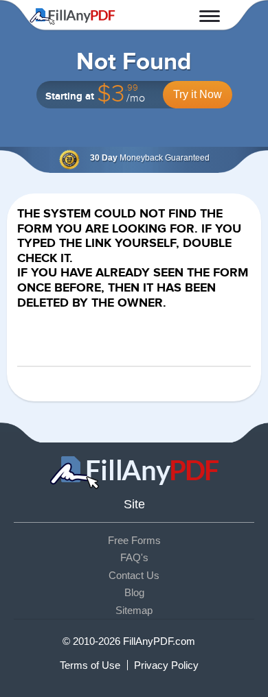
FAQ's (134, 557)
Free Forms (134, 540)
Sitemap (134, 610)
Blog (134, 592)
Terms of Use (90, 665)
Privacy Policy (166, 665)
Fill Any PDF (72, 16)
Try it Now (197, 94)
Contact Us (134, 575)
